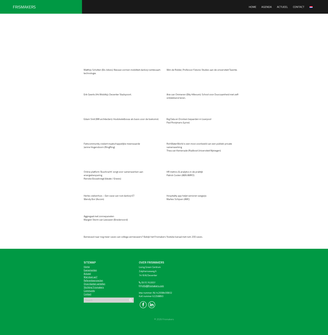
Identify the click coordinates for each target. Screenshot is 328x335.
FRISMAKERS (24, 7)
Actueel (282, 7)
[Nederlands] (311, 7)
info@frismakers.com (153, 286)
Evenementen (90, 270)
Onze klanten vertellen (94, 284)
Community (89, 290)
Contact (298, 7)
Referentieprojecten (93, 280)
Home (252, 7)
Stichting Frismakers (94, 287)
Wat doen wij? (90, 277)
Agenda (266, 7)
